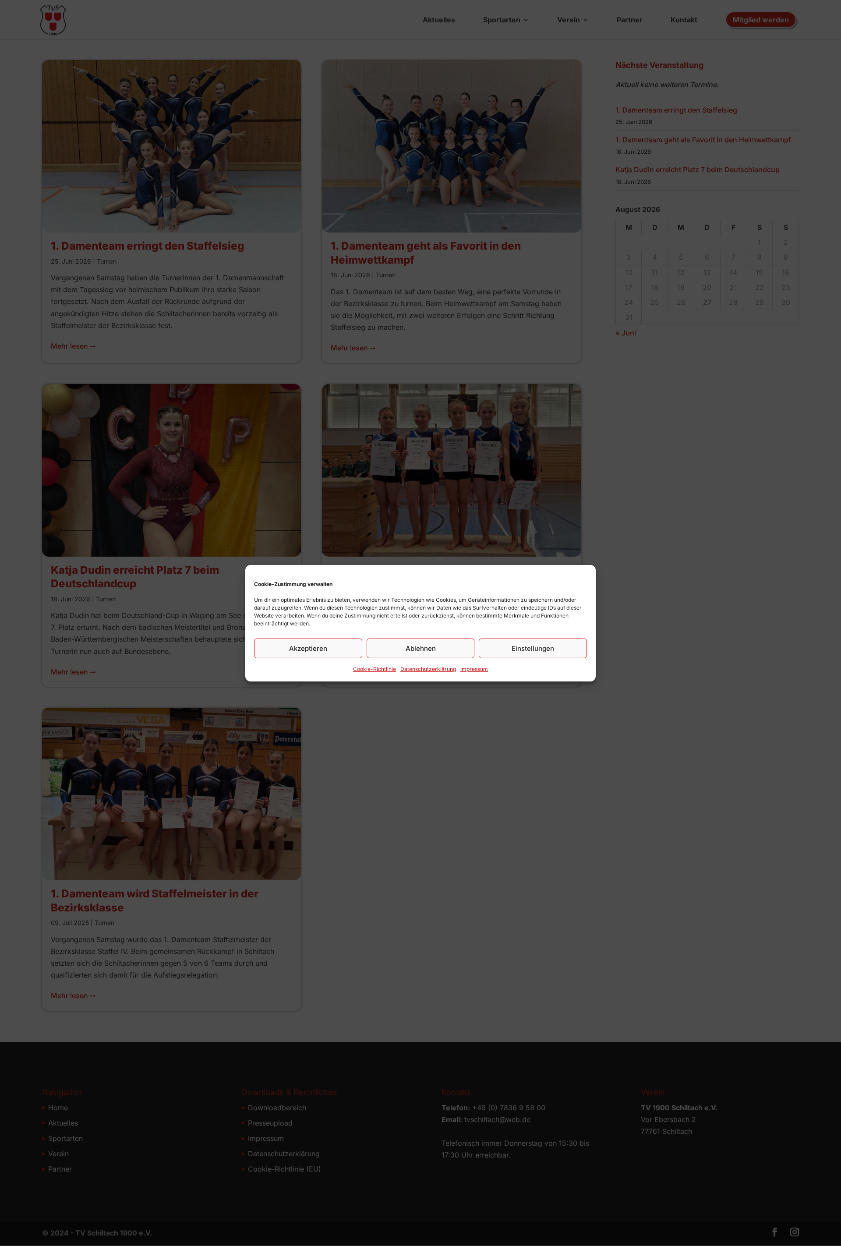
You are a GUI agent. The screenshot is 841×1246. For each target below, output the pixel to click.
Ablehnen (421, 648)
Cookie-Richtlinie (374, 668)
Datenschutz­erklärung (428, 668)
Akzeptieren (308, 648)
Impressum (474, 668)
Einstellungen (533, 648)
